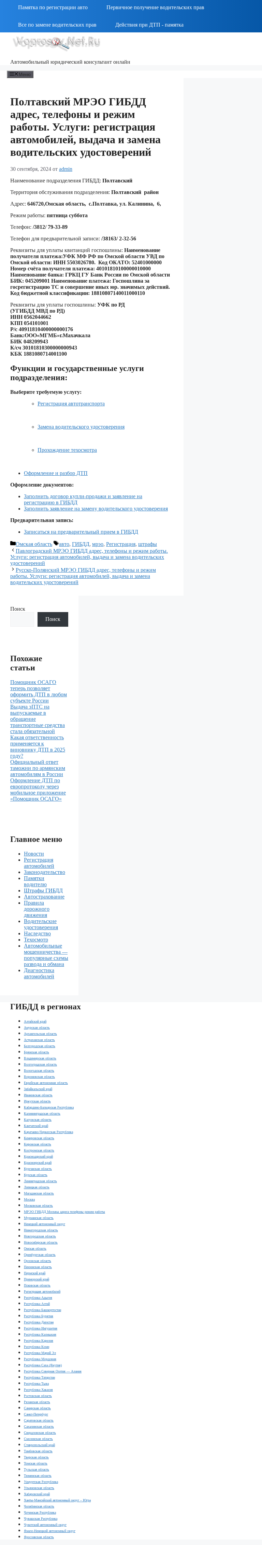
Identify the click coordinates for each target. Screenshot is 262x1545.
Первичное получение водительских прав (155, 7)
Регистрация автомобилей (39, 863)
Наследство (37, 933)
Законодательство (44, 872)
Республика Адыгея (38, 1297)
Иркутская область (37, 1101)
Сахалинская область (39, 1426)
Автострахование (44, 897)
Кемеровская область (39, 1138)
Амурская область (37, 1027)
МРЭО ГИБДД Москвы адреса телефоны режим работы (64, 1212)
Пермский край (34, 1273)
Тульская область (36, 1469)
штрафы (147, 544)
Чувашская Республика (40, 1518)
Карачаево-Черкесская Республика (48, 1132)
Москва (29, 1199)
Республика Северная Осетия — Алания (53, 1371)
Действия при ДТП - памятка (149, 25)
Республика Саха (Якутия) (43, 1365)
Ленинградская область (40, 1181)
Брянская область (36, 1052)
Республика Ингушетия (40, 1328)
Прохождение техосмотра (67, 450)
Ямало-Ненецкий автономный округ (49, 1531)
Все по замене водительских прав (57, 25)
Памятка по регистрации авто (53, 7)
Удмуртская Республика (41, 1482)
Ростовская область (38, 1396)
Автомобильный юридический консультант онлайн (70, 62)
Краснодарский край (38, 1156)
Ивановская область (38, 1095)
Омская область (34, 544)
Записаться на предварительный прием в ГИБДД (81, 532)
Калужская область (38, 1119)
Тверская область (36, 1457)
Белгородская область (39, 1046)
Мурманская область (39, 1218)
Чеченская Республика (40, 1512)
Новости (34, 854)
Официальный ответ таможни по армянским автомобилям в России (37, 768)
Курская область (35, 1175)
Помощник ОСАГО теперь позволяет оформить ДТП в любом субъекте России (38, 691)
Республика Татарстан (39, 1377)
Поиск (17, 609)
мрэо (97, 544)
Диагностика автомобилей (39, 973)
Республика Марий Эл (40, 1353)
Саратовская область (39, 1420)
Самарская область (37, 1408)
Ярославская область (39, 1537)
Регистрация (120, 544)
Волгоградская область (40, 1064)
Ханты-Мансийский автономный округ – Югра (57, 1500)
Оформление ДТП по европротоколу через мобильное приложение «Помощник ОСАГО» (38, 789)
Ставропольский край (39, 1445)
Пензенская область (38, 1267)
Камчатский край (36, 1126)
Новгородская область (40, 1236)
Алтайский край (35, 1021)
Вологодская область (39, 1070)
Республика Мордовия (40, 1359)
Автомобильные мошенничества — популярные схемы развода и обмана (46, 955)
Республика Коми (36, 1347)
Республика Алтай (37, 1304)
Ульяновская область (39, 1488)
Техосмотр (36, 939)
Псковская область (37, 1285)
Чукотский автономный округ (45, 1525)
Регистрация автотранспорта (71, 403)
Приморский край (36, 1279)
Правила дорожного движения (36, 909)
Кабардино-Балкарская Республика (49, 1107)
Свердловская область (40, 1433)
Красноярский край (38, 1162)
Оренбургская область (40, 1255)
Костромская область (39, 1150)
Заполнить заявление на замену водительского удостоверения (96, 508)
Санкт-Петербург (36, 1414)
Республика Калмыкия (40, 1334)
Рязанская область (37, 1402)
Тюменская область (38, 1475)
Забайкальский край (38, 1089)
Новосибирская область (41, 1242)
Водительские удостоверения (41, 924)
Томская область (35, 1463)
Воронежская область (39, 1077)
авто (64, 544)
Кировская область (37, 1144)
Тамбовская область (38, 1451)
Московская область (38, 1205)
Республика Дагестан (39, 1322)
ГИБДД (80, 544)
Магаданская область (39, 1193)
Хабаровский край (37, 1494)
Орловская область (37, 1261)
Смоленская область (38, 1439)
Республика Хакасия (38, 1390)
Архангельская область (40, 1034)
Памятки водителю (35, 881)
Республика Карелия (38, 1340)
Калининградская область (42, 1113)
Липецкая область (36, 1187)
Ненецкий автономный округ (44, 1224)
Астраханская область (39, 1040)
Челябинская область (39, 1506)
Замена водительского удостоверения (81, 427)
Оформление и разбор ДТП (56, 473)
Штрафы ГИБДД (43, 890)
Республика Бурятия (38, 1316)
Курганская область (38, 1169)
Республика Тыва (36, 1383)
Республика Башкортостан (42, 1310)
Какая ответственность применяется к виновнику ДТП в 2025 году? (37, 746)
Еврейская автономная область (46, 1083)
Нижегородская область (41, 1230)
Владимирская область (40, 1058)
